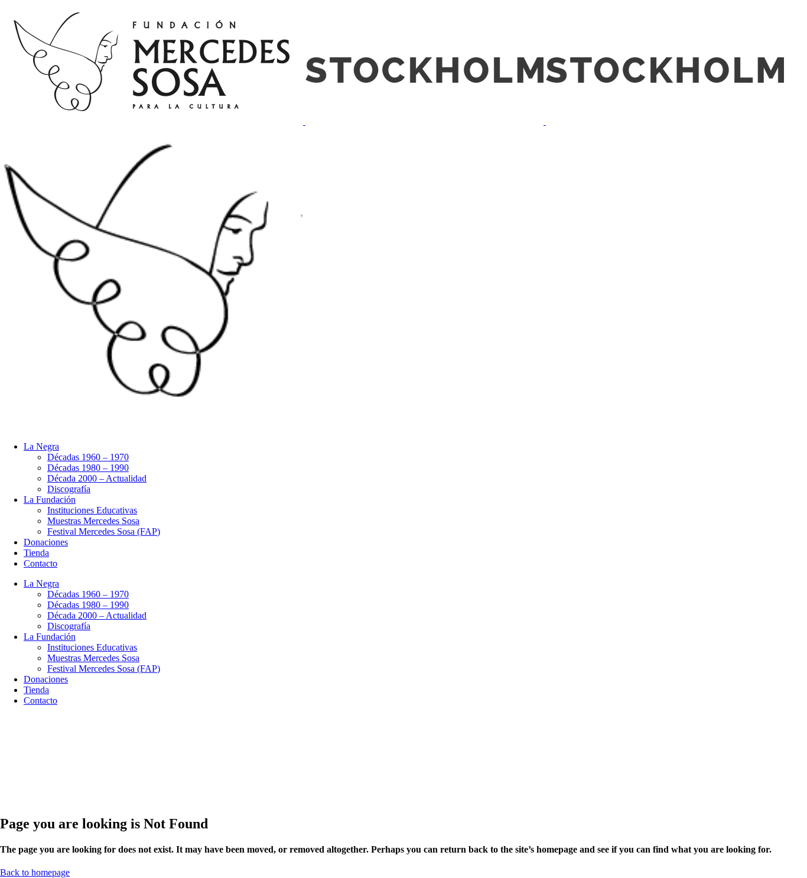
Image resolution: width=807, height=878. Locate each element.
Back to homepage (35, 872)
